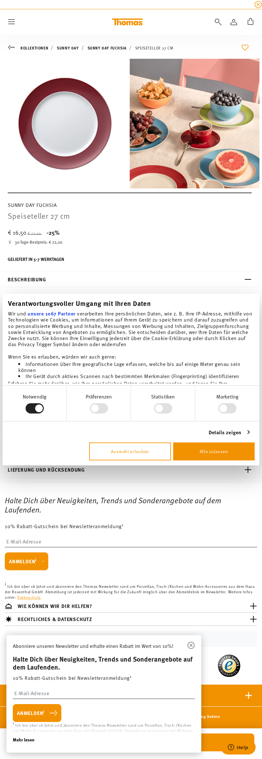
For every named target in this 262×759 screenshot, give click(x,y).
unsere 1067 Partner (51, 313)
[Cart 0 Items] (249, 22)
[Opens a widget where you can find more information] (238, 748)
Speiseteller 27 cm (154, 47)
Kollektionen (34, 48)
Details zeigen (225, 432)
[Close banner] (258, 4)
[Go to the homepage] (127, 22)
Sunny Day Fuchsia (107, 48)
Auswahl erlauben (130, 451)
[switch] (99, 408)
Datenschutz (29, 597)
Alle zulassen (214, 451)
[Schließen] (191, 645)
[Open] (217, 22)
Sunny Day (68, 48)
